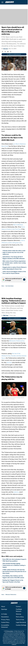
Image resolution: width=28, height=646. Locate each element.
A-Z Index (4, 614)
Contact (18, 606)
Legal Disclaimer (21, 622)
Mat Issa (5, 315)
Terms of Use (20, 619)
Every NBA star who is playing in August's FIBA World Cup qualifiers (14, 560)
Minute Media (10, 631)
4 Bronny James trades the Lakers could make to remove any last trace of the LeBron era (14, 252)
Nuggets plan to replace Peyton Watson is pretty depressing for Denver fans (14, 268)
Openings (4, 609)
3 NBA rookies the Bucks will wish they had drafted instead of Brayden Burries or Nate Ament (14, 571)
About (3, 606)
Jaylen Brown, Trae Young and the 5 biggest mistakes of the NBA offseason (14, 257)
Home (2, 285)
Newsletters (5, 617)
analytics (16, 492)
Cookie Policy (5, 622)
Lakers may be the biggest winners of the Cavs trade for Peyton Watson (14, 272)
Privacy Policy (5, 619)
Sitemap (18, 614)
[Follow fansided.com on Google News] (24, 279)
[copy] (11, 51)
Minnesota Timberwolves (17, 341)
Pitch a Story (20, 617)
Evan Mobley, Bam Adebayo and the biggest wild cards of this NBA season (13, 576)
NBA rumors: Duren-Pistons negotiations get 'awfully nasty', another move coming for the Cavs (14, 262)
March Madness (18, 224)
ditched (9, 362)
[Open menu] (2, 2)
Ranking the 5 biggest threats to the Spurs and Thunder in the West (13, 581)
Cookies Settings (21, 625)
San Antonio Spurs (10, 285)
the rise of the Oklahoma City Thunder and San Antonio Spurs (13, 356)
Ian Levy (5, 48)
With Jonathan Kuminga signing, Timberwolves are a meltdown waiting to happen (14, 565)
